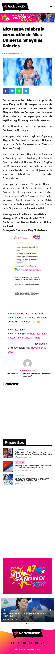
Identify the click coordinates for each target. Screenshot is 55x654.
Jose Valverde (28, 370)
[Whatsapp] (30, 643)
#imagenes (14, 313)
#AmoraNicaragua (36, 333)
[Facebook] (12, 643)
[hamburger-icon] (51, 6)
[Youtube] (24, 643)
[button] (21, 623)
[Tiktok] (42, 643)
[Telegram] (36, 643)
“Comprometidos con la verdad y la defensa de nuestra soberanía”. (27, 375)
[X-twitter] (18, 643)
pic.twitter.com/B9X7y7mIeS (24, 337)
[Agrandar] (38, 237)
